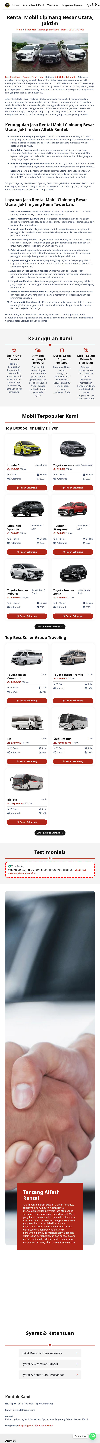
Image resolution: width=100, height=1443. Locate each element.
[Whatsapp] (92, 1436)
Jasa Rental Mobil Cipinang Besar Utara (24, 77)
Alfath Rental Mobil (65, 77)
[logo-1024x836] (7, 5)
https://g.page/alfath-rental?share (36, 1425)
